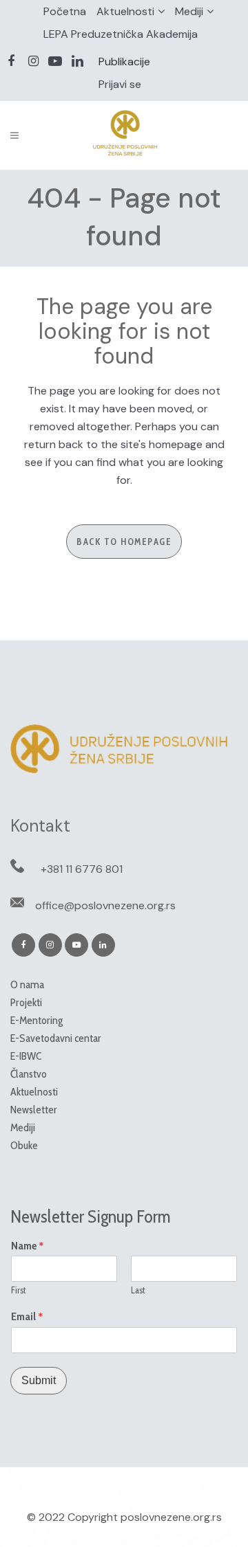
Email (27, 1317)
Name (27, 1246)
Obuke (24, 1145)
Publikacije (124, 61)
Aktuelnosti (125, 11)
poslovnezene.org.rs (171, 1517)
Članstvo (28, 1073)
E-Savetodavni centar (55, 1038)
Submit (38, 1380)
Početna (64, 11)
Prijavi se (120, 84)
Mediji (189, 11)
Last (138, 1289)
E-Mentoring (36, 1020)
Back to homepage (124, 541)
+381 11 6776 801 (82, 869)
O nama (27, 984)
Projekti (26, 1002)
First (18, 1289)
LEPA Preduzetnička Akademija (120, 34)
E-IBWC (25, 1055)
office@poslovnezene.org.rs (105, 905)
